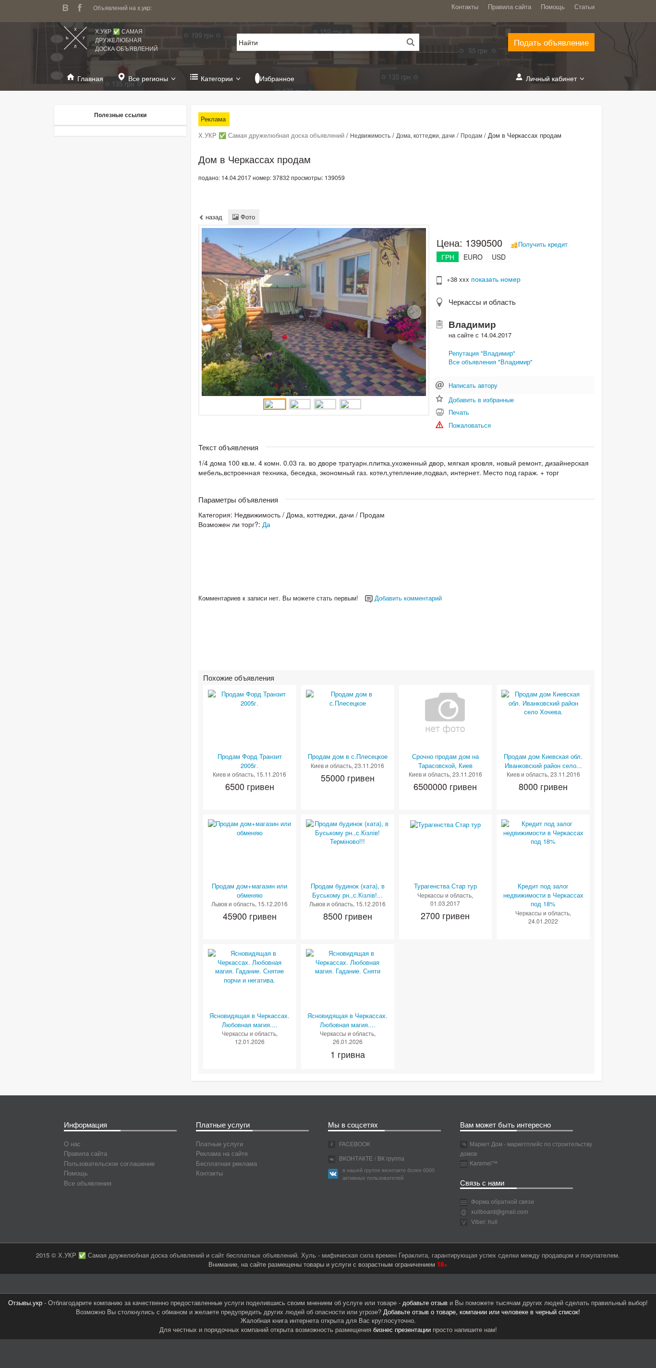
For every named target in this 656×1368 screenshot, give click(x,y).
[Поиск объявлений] (407, 42)
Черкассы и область (482, 302)
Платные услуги (219, 1143)
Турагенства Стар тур (445, 885)
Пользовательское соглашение (109, 1163)
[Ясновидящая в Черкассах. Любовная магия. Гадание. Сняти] (347, 961)
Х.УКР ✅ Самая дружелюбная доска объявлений (126, 39)
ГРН (447, 257)
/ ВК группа (389, 1158)
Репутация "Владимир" (482, 353)
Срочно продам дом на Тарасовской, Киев (445, 761)
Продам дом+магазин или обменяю (249, 890)
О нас (72, 1143)
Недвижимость (370, 135)
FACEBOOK (354, 1144)
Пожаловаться (470, 425)
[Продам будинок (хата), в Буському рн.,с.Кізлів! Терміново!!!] (347, 831)
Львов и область (233, 904)
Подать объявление (551, 42)
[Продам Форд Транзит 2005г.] (250, 697)
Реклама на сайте (222, 1153)
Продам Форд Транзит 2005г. (250, 761)
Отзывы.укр (25, 1302)
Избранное (277, 78)
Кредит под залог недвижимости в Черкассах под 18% (543, 894)
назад (213, 216)
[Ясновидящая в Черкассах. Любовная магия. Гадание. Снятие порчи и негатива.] (250, 966)
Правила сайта (509, 6)
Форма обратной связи (502, 1201)
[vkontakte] (67, 6)
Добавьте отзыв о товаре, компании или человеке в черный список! (481, 1311)
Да (266, 524)
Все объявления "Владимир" (491, 361)
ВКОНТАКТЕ (355, 1158)
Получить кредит (543, 244)
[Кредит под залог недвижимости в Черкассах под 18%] (543, 831)
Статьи (584, 6)
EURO (473, 257)
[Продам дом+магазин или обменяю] (250, 827)
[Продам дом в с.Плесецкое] (347, 697)
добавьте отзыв (425, 1302)
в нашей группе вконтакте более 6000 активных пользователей (388, 1173)
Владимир (472, 324)
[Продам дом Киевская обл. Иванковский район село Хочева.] (543, 702)
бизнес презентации (402, 1329)
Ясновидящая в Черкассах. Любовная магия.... (249, 1020)
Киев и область (233, 774)
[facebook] (82, 6)
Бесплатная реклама (226, 1163)
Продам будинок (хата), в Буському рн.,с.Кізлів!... (348, 890)
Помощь (553, 6)
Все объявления (87, 1183)
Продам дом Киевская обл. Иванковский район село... (543, 761)
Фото (247, 216)
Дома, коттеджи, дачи (425, 135)
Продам (471, 135)
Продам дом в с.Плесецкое (348, 756)
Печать (459, 412)
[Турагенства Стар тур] (445, 823)
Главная (90, 78)
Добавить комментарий (407, 597)
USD (499, 257)
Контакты (464, 6)
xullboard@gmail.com (499, 1211)
